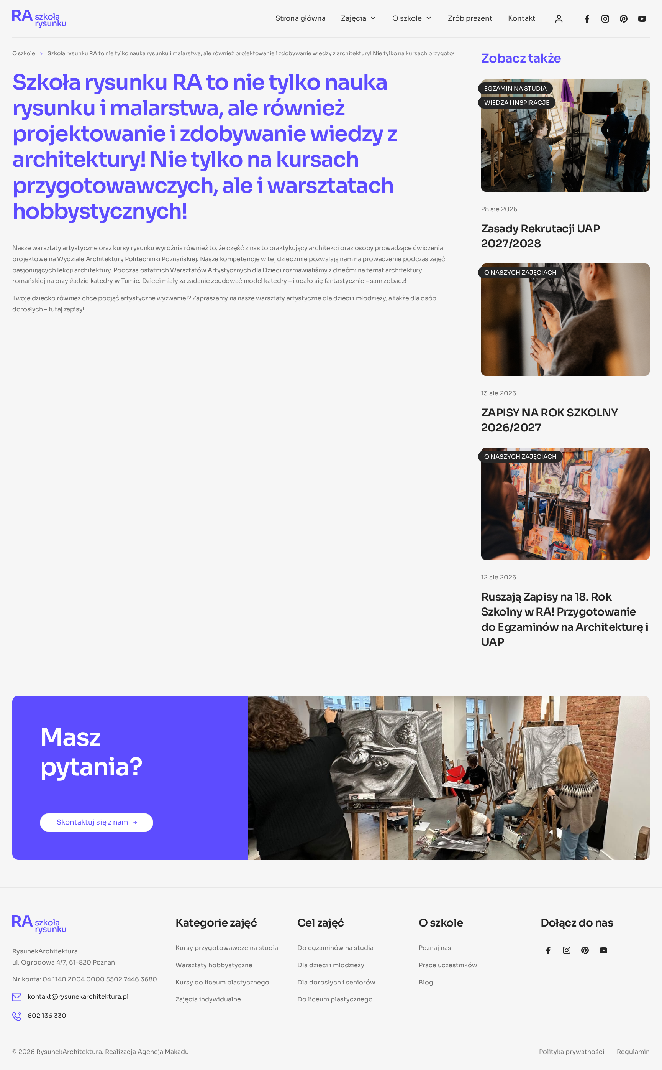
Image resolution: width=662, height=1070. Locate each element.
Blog (426, 982)
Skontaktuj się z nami (93, 822)
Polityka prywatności (572, 1052)
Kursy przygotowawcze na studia (226, 948)
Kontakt (522, 18)
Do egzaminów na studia (335, 948)
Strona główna (300, 18)
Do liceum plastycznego (335, 999)
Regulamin (633, 1052)
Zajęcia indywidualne (208, 999)
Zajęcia (353, 18)
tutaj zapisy (66, 309)
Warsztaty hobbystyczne (213, 965)
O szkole (407, 18)
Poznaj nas (435, 948)
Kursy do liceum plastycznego (222, 982)
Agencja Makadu (163, 1052)
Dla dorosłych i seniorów (336, 982)
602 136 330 (47, 1016)
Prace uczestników (448, 965)
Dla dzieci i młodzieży (330, 965)
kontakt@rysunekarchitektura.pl (78, 997)
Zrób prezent (470, 18)
